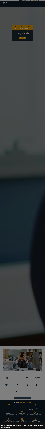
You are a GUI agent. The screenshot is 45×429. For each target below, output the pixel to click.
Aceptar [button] (2, 427)
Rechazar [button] (5, 427)
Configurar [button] (8, 427)
